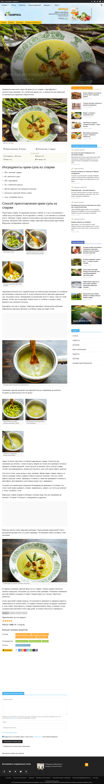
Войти (2, 1)
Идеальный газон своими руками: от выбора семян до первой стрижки (91, 295)
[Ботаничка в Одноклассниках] (92, 1)
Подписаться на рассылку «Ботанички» (17, 746)
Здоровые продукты (23, 634)
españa (19, 612)
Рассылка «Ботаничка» (20, 778)
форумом (13, 718)
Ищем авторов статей (82, 321)
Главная (3, 22)
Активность (16, 1)
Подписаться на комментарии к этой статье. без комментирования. (31, 737)
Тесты (13, 5)
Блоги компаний (35, 5)
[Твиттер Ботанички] (100, 1)
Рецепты (22, 5)
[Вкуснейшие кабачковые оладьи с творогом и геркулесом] (76, 135)
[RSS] (103, 1)
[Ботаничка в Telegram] (97, 1)
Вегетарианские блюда (16, 29)
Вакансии (31, 778)
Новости (76, 340)
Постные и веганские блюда (25, 637)
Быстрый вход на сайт (9, 732)
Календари (19, 22)
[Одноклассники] (22, 650)
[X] (33, 650)
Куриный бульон (22, 641)
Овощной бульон (35, 641)
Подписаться (38, 737)
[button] (101, 5)
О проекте (8, 778)
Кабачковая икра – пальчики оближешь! (83, 190)
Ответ (57, 5)
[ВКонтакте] (19, 650)
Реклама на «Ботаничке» (43, 778)
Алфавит (11, 22)
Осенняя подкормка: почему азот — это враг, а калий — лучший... (91, 261)
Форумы (47, 5)
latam (25, 612)
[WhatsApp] (31, 650)
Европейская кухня (23, 645)
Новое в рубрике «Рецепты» (82, 88)
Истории (76, 345)
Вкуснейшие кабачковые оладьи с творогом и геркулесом (90, 134)
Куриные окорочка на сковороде (81, 222)
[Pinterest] (25, 650)
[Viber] (36, 650)
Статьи (4, 5)
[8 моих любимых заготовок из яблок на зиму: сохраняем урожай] (76, 95)
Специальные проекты (32, 22)
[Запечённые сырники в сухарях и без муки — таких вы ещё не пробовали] (76, 125)
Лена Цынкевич (6, 79)
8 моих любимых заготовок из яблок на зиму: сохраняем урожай (92, 94)
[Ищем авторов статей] (86, 314)
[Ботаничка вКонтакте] (94, 1)
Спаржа (45, 641)
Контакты (95, 778)
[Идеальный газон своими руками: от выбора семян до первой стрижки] (76, 296)
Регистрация (8, 1)
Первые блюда (42, 637)
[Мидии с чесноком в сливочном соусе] (76, 115)
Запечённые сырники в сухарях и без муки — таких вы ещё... (91, 124)
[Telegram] (28, 650)
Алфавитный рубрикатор (82, 363)
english (12, 612)
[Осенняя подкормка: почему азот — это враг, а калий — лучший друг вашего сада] (76, 262)
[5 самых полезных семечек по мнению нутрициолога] (76, 105)
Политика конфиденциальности (82, 778)
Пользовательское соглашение (62, 778)
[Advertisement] (34, 672)
